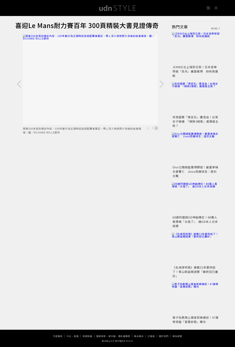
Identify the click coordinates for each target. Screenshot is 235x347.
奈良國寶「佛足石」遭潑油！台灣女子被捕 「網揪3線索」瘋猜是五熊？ (195, 121)
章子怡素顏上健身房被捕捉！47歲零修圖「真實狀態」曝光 (195, 319)
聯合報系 (139, 336)
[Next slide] (161, 84)
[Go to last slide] (19, 84)
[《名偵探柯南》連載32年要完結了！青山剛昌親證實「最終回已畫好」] (196, 249)
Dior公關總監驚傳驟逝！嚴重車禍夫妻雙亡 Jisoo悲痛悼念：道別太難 (195, 171)
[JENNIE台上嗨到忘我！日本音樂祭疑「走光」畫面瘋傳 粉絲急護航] (196, 48)
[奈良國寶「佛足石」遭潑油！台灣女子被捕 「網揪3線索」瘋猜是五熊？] (196, 98)
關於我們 (163, 336)
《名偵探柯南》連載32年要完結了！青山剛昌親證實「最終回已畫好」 (195, 271)
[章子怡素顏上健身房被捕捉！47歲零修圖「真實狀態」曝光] (196, 299)
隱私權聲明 (124, 336)
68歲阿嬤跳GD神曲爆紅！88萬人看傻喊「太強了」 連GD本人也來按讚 (195, 221)
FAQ (69, 336)
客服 (76, 336)
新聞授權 (87, 336)
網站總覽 (177, 336)
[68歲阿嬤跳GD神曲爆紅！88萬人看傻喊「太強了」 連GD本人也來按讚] (196, 198)
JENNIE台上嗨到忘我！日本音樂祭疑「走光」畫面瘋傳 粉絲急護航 (195, 71)
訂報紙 (151, 336)
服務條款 (101, 336)
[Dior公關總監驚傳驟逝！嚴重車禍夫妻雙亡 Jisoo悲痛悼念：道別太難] (196, 148)
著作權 (112, 336)
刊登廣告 (58, 336)
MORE (214, 28)
